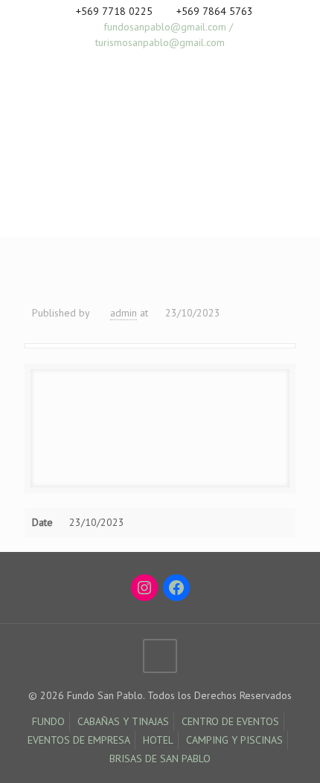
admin (123, 312)
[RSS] (180, 61)
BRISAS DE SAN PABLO (160, 758)
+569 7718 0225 (114, 11)
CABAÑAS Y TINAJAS (123, 721)
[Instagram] (160, 61)
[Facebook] (141, 61)
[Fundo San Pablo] (100, 133)
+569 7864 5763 (214, 11)
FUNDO (48, 721)
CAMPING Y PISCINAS (234, 740)
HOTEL (158, 740)
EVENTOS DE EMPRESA (79, 740)
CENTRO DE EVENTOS (230, 721)
